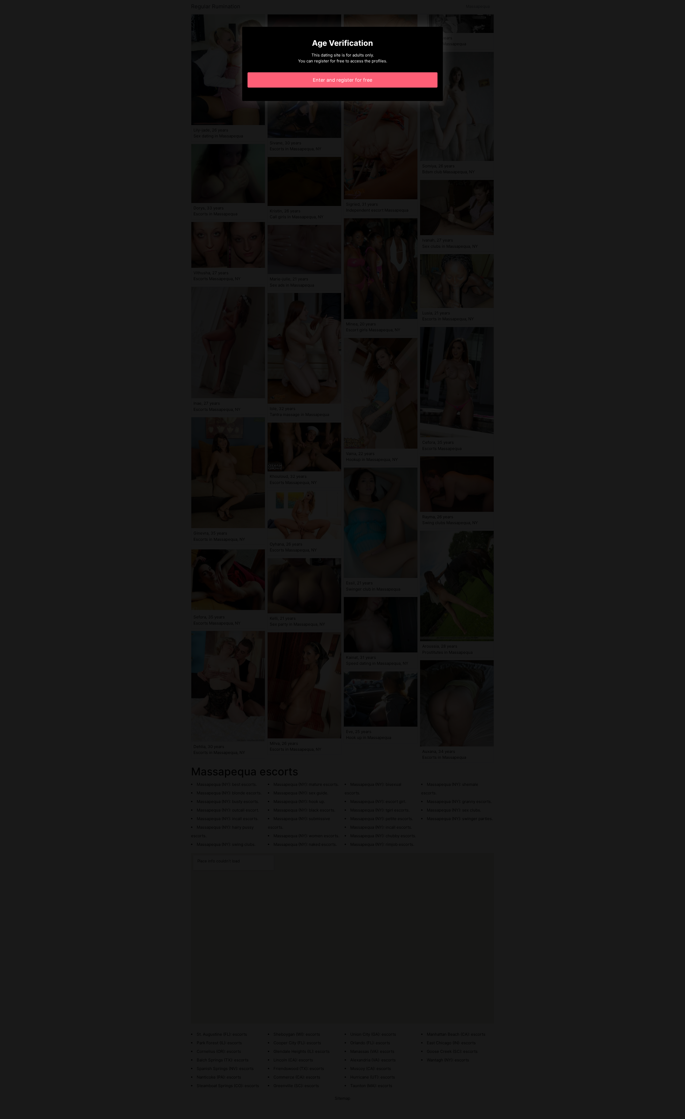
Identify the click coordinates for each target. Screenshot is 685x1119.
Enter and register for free (342, 80)
